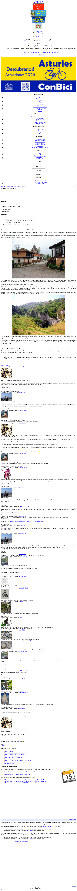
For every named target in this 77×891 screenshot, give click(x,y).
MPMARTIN (22, 506)
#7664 (24, 423)
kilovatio (21, 554)
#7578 (24, 617)
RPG (20, 630)
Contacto (37, 36)
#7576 (23, 630)
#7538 (24, 716)
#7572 (29, 640)
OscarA (20, 617)
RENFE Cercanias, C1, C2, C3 (12, 751)
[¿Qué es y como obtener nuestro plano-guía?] (38, 9)
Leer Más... (3, 745)
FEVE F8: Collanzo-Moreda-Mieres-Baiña (15, 762)
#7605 (24, 554)
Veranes (21, 392)
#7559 (23, 679)
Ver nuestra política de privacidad (32, 52)
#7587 (25, 601)
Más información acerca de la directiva (50, 52)
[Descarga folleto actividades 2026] (38, 92)
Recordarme (38, 174)
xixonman (21, 556)
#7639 (25, 467)
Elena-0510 (21, 588)
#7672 (24, 410)
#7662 (24, 453)
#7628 (27, 506)
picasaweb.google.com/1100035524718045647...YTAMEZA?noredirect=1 (27, 521)
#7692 (24, 392)
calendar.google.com (47, 826)
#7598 (25, 556)
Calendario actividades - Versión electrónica (16, 772)
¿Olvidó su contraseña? (40, 180)
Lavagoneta (21, 516)
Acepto (41, 55)
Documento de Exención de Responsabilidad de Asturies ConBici (21, 783)
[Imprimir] (73, 186)
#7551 (26, 692)
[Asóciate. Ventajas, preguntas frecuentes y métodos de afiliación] (38, 22)
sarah (20, 679)
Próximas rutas (27, 40)
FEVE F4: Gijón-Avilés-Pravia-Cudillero (15, 753)
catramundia (22, 576)
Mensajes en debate (5, 365)
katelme (20, 366)
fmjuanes (21, 525)
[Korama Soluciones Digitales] (73, 887)
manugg (21, 410)
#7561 (27, 670)
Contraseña (38, 170)
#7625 (24, 525)
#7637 (24, 487)
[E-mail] (75, 186)
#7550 (24, 708)
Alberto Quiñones (23, 640)
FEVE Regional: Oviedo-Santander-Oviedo (15, 759)
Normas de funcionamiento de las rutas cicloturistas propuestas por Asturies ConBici (25, 779)
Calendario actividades (40, 33)
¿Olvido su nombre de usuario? (40, 182)
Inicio (21, 40)
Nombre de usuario (38, 166)
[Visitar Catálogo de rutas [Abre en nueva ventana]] (38, 29)
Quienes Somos (38, 31)
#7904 (23, 366)
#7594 (26, 588)
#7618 (24, 533)
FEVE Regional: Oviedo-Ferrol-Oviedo (14, 754)
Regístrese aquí (40, 183)
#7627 (26, 516)
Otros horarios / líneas (9, 763)
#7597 (26, 576)
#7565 (25, 651)
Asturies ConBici (38, 1)
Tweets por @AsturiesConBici (22, 841)
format (73, 819)
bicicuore (21, 467)
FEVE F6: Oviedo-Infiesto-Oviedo (13, 757)
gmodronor (21, 601)
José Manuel (22, 692)
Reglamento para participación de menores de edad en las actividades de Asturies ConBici (26, 781)
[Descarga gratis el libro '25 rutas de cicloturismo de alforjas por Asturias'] (38, 16)
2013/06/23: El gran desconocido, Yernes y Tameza (13, 186)
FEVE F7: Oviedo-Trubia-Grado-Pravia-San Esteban (18, 760)
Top (1, 889)
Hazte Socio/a (38, 32)
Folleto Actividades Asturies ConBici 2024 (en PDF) (17, 774)
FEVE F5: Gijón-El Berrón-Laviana (14, 756)
